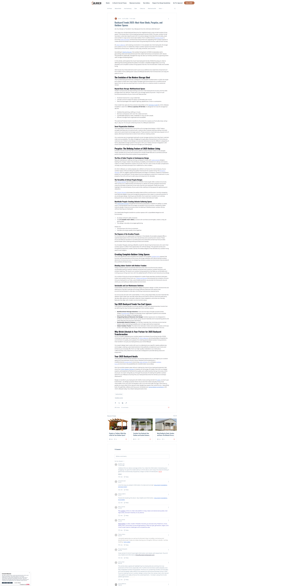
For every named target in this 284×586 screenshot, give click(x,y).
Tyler (135, 8)
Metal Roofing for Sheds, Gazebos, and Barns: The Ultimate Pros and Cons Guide (165, 434)
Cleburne (142, 8)
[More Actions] (168, 464)
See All (175, 415)
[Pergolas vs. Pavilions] (118, 425)
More (160, 8)
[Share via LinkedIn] (122, 403)
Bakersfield (118, 8)
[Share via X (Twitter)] (119, 403)
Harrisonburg (127, 8)
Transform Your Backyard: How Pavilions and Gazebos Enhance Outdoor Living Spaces (141, 434)
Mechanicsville (152, 8)
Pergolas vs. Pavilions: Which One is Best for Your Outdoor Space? (117, 434)
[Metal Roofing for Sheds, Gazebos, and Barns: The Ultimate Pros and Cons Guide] (166, 425)
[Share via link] (126, 403)
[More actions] (168, 18)
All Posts (109, 8)
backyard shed (119, 394)
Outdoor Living (119, 397)
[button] (108, 2)
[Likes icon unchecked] (119, 477)
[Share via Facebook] (115, 403)
